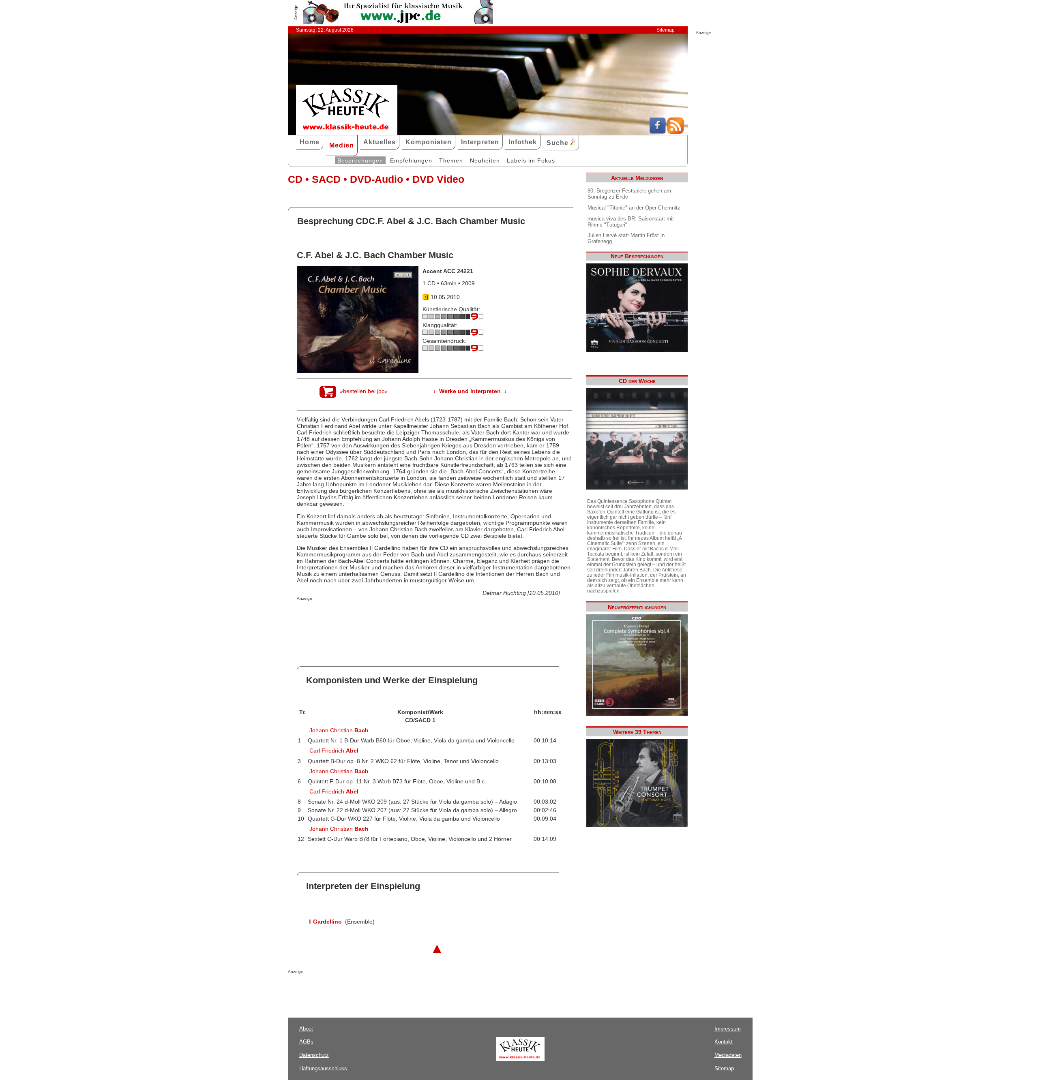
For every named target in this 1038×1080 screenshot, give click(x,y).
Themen (451, 160)
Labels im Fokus (531, 160)
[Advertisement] (392, 617)
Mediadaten (728, 1055)
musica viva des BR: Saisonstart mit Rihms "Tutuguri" (631, 222)
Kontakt (723, 1042)
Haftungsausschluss (323, 1068)
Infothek (522, 142)
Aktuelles (379, 142)
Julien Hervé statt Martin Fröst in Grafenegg (626, 238)
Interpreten (480, 142)
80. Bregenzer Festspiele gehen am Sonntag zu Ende (629, 194)
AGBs (306, 1042)
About (306, 1029)
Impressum (727, 1029)
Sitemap (665, 30)
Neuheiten (485, 160)
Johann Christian (339, 730)
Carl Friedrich (333, 750)
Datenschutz (314, 1055)
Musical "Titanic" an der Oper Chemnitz (634, 208)
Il (325, 921)
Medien (341, 145)
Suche (558, 142)
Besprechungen (360, 160)
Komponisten (428, 142)
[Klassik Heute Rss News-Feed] (675, 131)
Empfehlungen (411, 160)
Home (310, 142)
